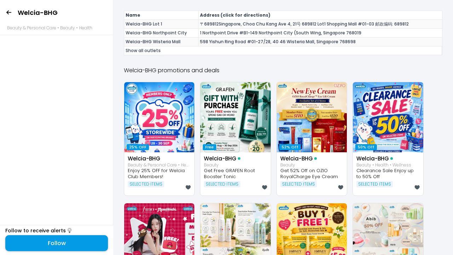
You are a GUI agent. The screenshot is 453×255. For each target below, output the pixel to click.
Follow (57, 243)
